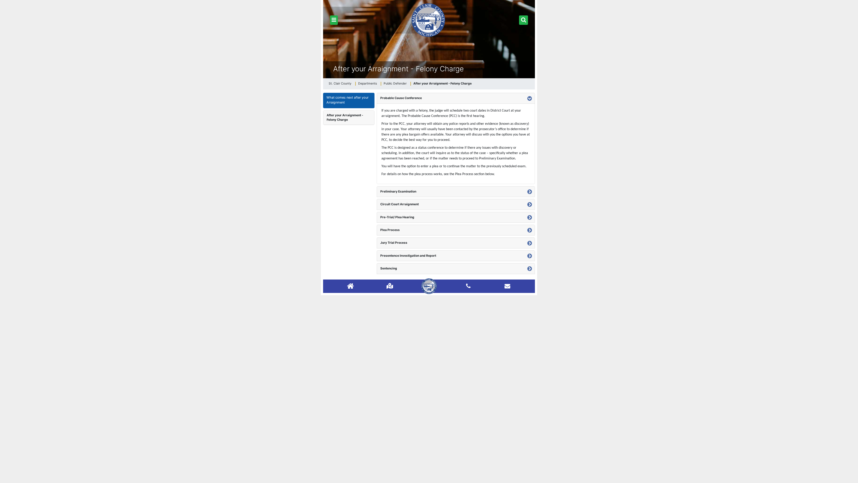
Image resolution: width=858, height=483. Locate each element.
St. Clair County (340, 83)
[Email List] (507, 285)
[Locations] (390, 285)
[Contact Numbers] (468, 285)
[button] (334, 20)
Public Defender (395, 83)
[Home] (350, 286)
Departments (367, 83)
